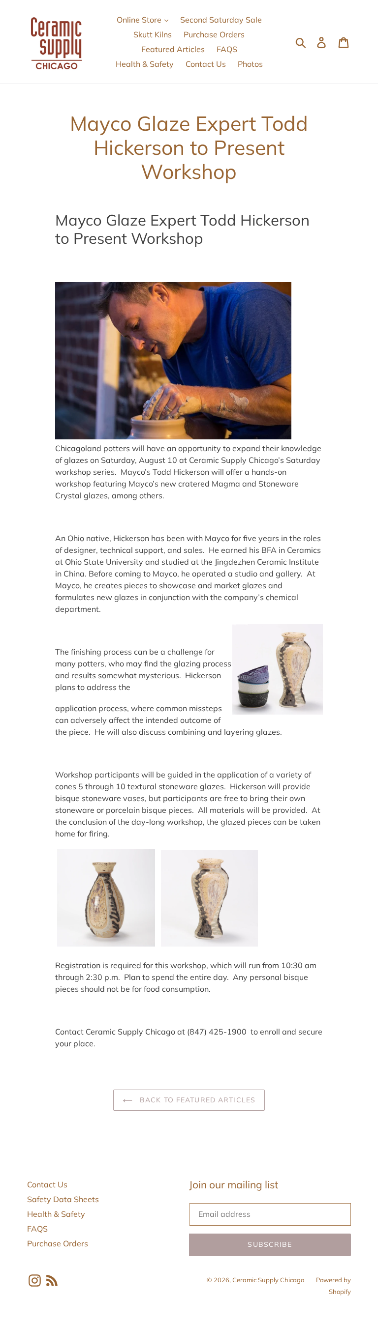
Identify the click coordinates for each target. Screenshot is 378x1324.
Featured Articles (173, 49)
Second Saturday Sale (221, 20)
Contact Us (206, 64)
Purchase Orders (214, 34)
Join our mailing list (233, 1185)
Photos (250, 64)
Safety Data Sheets (63, 1199)
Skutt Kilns (152, 34)
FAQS (227, 49)
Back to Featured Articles (196, 1099)
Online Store (140, 20)
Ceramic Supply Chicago (268, 1280)
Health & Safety (145, 64)
